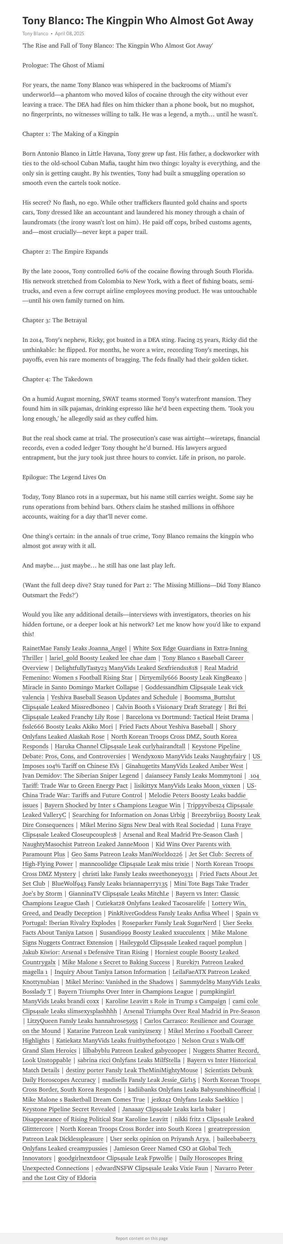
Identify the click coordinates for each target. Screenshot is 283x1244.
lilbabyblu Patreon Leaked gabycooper (134, 1050)
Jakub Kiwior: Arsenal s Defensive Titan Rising (85, 952)
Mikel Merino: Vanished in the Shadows (119, 982)
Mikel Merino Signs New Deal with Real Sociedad (147, 825)
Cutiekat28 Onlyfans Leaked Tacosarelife (150, 903)
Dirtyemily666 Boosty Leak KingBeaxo (190, 677)
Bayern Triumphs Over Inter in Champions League (125, 991)
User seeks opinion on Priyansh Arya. (160, 1139)
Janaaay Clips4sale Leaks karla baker (171, 1109)
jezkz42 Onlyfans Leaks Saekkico (195, 1099)
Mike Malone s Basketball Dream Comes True (83, 1099)
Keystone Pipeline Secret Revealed (69, 1109)
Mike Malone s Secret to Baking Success (116, 962)
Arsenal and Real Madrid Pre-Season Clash (180, 834)
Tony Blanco (35, 33)
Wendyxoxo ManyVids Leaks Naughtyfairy (189, 756)
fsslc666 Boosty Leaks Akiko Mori (67, 726)
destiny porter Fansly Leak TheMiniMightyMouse (132, 1070)
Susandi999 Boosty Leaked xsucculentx (152, 932)
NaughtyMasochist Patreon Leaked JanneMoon (85, 844)
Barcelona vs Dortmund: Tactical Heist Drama (187, 717)
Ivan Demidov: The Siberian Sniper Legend (80, 775)
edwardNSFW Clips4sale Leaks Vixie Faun (152, 1168)
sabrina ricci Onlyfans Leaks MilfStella (129, 1060)
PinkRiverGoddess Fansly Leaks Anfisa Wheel (168, 913)
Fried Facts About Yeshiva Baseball (166, 726)
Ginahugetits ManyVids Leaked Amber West (184, 766)
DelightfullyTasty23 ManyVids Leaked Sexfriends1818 (126, 668)
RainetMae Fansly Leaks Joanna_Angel (74, 648)
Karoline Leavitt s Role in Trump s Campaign (166, 1001)
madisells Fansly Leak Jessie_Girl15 (149, 1080)
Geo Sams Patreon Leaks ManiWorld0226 (127, 854)
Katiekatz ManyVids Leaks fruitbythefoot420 (115, 1040)
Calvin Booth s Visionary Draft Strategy (169, 707)
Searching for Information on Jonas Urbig (128, 815)
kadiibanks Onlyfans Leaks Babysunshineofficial (192, 1089)
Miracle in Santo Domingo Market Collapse (80, 687)
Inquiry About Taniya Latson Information (110, 972)
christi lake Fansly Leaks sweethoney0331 (137, 874)
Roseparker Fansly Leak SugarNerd (169, 923)
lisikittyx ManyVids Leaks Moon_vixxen (187, 785)
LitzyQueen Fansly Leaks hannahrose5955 (82, 1021)
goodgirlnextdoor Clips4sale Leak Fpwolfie (115, 1158)
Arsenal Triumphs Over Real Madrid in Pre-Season (192, 1011)
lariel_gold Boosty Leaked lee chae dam (102, 658)
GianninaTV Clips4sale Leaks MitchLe (119, 893)
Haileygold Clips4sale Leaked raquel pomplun (180, 942)
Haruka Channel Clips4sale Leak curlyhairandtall (120, 746)
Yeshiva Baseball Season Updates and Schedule (114, 697)
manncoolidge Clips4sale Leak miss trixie (134, 864)
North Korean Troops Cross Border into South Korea (131, 1129)
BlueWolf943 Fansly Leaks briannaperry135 (109, 883)
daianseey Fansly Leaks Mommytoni (193, 775)
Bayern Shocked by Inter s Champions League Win (112, 805)
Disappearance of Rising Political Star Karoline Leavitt (95, 1119)
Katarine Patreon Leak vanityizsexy (114, 1031)
